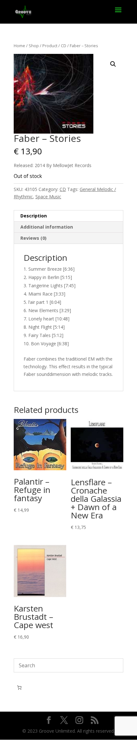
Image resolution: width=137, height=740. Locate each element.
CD (63, 45)
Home (19, 45)
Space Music (48, 197)
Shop (34, 45)
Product (49, 45)
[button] (113, 64)
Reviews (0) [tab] (33, 238)
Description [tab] (33, 216)
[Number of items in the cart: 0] (19, 687)
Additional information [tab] (46, 227)
